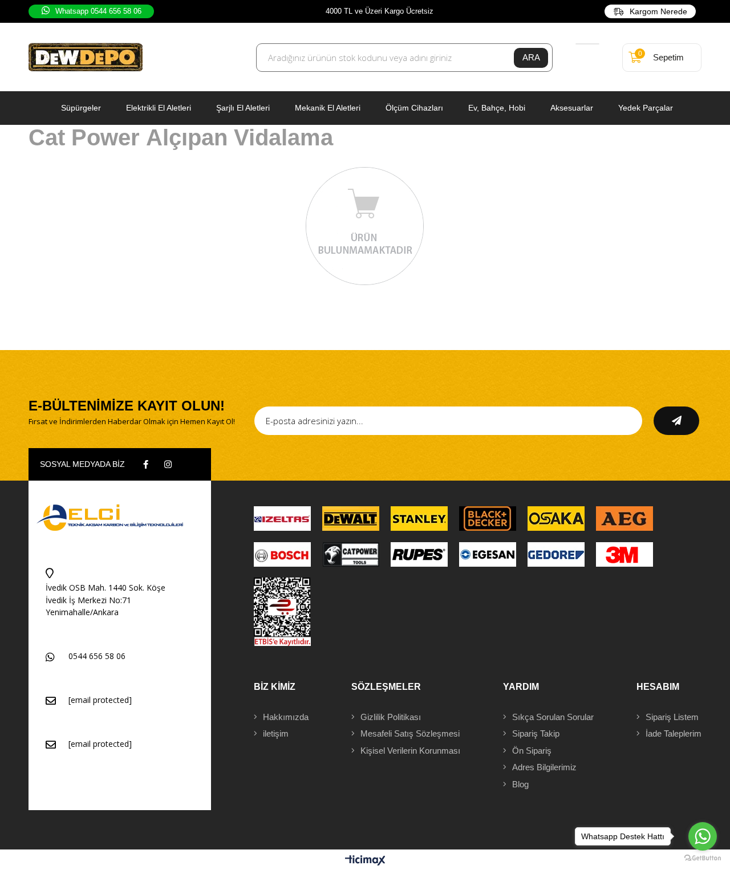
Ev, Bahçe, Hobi (496, 107)
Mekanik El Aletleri (327, 107)
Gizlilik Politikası (390, 717)
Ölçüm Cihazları (414, 107)
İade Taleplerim (673, 733)
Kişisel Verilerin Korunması (410, 750)
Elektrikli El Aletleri (158, 107)
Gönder (676, 420)
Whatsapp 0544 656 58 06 (98, 11)
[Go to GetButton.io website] (702, 858)
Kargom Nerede (658, 11)
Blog (520, 784)
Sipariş (672, 717)
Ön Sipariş (531, 750)
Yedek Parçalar (645, 107)
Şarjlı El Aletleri (243, 107)
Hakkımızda (286, 717)
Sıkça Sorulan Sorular (553, 717)
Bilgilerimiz (544, 767)
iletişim (276, 733)
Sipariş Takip (535, 733)
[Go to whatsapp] (702, 836)
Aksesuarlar (571, 107)
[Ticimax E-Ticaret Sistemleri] (365, 861)
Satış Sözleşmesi (410, 733)
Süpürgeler (81, 107)
